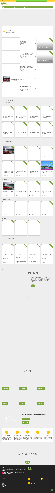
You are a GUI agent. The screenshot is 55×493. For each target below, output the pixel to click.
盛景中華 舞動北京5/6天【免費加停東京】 (21, 172)
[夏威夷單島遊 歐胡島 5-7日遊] (34, 205)
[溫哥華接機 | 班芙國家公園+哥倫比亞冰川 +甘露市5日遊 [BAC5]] (6, 79)
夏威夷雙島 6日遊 (23, 41)
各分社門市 (30, 0)
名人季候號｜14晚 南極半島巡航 (21, 132)
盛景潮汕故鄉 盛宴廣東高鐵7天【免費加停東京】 (33, 172)
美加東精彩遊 (40, 388)
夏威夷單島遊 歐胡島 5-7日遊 (33, 211)
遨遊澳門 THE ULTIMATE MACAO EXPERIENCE (23, 491)
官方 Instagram (41, 0)
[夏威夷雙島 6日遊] (11, 43)
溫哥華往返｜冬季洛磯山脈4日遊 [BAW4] (34, 156)
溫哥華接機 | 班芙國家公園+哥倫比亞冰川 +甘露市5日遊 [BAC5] (21, 77)
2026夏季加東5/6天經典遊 (7, 229)
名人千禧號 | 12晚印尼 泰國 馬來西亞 (34, 133)
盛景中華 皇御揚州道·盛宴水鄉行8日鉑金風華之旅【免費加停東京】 (8, 172)
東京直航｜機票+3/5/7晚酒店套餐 (33, 255)
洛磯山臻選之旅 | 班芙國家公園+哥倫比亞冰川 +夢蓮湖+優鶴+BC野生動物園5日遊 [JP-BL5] (26, 67)
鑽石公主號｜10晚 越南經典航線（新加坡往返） (46, 133)
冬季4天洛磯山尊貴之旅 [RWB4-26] (21, 156)
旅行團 (22, 403)
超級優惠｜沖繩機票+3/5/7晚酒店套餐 (46, 255)
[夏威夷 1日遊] (8, 205)
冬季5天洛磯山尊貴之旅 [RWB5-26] (8, 156)
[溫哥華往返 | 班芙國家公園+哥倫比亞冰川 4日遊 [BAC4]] (11, 88)
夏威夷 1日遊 (5, 211)
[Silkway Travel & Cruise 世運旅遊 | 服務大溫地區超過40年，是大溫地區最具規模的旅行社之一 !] (4, 3)
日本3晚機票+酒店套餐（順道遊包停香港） (8, 255)
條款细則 (45, 0)
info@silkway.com (6, 474)
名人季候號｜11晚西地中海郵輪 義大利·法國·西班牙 (21, 117)
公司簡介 (27, 0)
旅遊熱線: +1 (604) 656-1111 (6, 0)
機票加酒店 (40, 403)
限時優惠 (3, 486)
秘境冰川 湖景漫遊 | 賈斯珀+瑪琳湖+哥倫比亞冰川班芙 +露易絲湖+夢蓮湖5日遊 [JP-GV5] (26, 54)
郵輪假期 (5, 403)
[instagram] (31, 469)
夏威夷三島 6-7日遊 (45, 211)
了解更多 (33, 285)
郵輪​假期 (3, 484)
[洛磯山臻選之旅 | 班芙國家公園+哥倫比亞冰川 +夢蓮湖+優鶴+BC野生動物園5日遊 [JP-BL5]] (11, 69)
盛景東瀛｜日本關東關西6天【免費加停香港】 (47, 172)
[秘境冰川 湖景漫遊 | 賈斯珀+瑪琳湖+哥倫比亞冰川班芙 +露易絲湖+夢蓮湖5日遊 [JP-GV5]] (11, 56)
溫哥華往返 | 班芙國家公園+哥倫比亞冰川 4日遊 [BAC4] (26, 87)
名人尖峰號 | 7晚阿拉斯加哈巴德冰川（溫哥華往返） (46, 117)
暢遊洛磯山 (5, 388)
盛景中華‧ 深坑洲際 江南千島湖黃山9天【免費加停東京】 (47, 156)
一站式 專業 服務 (7, 339)
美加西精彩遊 (23, 388)
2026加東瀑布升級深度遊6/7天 (20, 229)
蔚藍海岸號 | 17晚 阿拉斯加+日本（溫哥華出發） (8, 133)
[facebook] (29, 469)
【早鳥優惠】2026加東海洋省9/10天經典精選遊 (33, 230)
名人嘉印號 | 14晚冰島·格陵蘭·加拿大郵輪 (8, 117)
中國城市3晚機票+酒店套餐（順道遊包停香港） (21, 255)
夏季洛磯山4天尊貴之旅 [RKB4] (46, 191)
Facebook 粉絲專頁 (35, 0)
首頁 (24, 0)
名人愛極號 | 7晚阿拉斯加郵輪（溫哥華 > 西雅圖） (33, 117)
